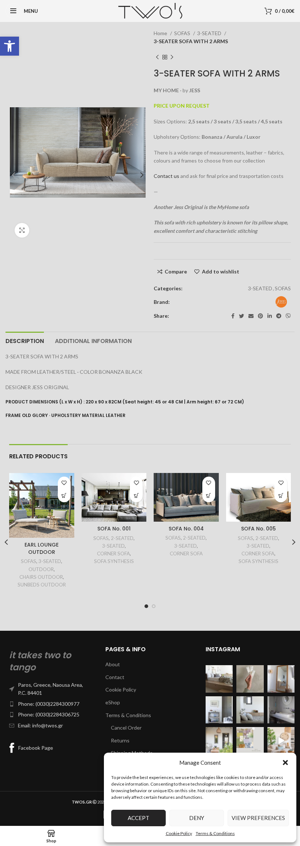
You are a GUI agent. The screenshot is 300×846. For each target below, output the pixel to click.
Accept (138, 818)
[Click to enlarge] (22, 230)
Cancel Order (126, 727)
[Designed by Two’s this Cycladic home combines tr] (219, 709)
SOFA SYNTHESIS (114, 561)
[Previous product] (157, 57)
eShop (112, 702)
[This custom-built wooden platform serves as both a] (219, 678)
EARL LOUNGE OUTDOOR (42, 548)
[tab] (24, 340)
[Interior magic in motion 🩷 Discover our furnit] (281, 740)
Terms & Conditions (215, 833)
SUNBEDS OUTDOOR (42, 585)
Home (161, 33)
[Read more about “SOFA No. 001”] (136, 495)
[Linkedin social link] (269, 316)
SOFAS (182, 33)
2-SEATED (122, 538)
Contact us (166, 176)
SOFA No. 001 (114, 528)
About (112, 664)
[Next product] (172, 57)
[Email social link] (251, 316)
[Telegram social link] (279, 316)
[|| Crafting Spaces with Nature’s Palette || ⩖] (249, 678)
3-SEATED (209, 33)
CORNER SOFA (113, 553)
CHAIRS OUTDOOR (41, 577)
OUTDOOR (41, 569)
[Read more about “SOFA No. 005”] (280, 495)
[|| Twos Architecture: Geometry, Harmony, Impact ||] (249, 709)
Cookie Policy (179, 833)
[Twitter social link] (241, 316)
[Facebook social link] (233, 316)
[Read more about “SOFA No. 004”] (208, 495)
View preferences (258, 818)
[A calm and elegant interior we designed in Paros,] (281, 678)
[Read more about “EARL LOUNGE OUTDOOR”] (64, 495)
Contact (114, 677)
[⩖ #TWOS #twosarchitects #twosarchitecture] (281, 709)
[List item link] (50, 689)
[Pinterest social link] (260, 316)
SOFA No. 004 (186, 528)
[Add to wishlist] (64, 483)
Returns (120, 740)
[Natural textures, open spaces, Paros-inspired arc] (219, 740)
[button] (9, 46)
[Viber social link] (288, 316)
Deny (196, 818)
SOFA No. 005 (258, 528)
